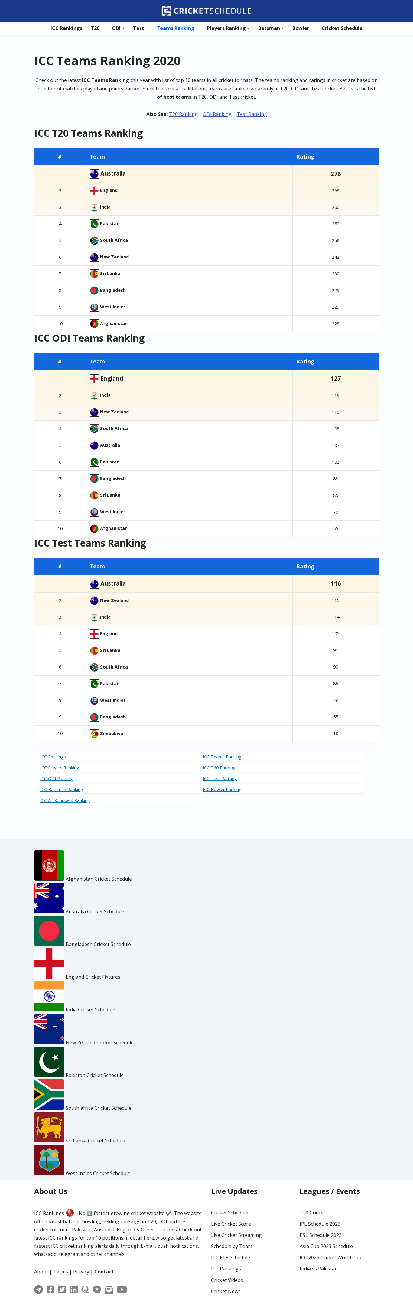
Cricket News (226, 1291)
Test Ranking (252, 114)
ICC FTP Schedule (230, 1257)
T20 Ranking (183, 114)
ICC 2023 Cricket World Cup (330, 1257)
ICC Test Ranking (220, 778)
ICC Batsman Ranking (61, 789)
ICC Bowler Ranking (222, 789)
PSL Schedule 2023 (321, 1235)
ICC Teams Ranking (222, 757)
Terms (60, 1271)
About (41, 1271)
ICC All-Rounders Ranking (65, 800)
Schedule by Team (231, 1246)
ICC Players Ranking (59, 767)
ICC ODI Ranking (56, 778)
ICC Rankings (66, 28)
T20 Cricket (312, 1212)
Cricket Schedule (342, 28)
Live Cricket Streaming (236, 1235)
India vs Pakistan (319, 1268)
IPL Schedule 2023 (320, 1224)
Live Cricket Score (231, 1224)
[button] (102, 28)
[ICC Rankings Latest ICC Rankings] (206, 10)
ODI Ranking (217, 114)
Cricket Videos (227, 1280)
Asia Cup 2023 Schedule (326, 1246)
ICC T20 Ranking (219, 767)
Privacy (81, 1271)
